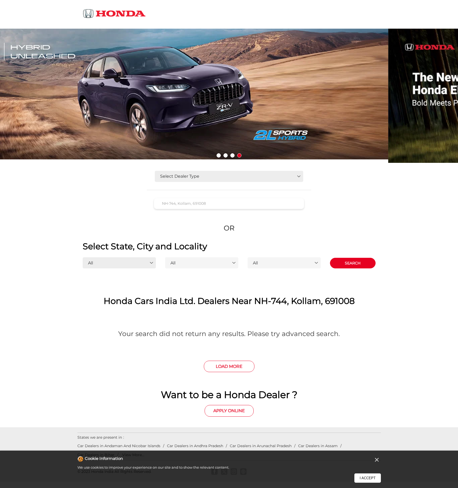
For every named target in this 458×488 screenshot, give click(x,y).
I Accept (368, 478)
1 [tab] (219, 155)
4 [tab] (239, 155)
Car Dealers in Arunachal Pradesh (261, 445)
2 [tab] (225, 155)
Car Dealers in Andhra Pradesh (195, 445)
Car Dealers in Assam (318, 445)
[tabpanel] (229, 96)
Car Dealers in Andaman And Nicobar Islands (118, 445)
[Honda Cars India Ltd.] (114, 14)
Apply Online (229, 410)
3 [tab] (232, 155)
